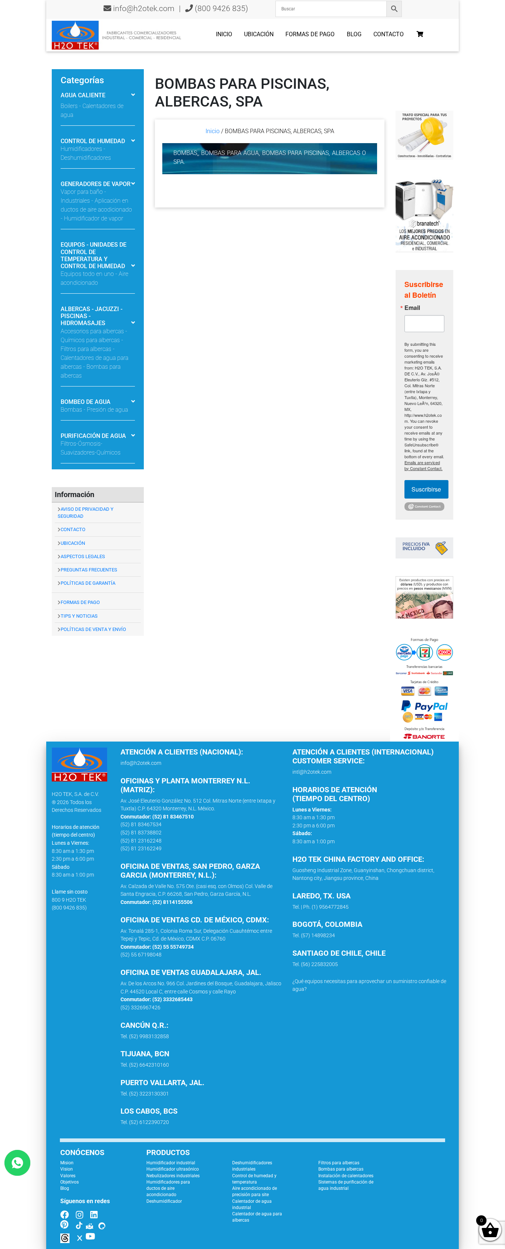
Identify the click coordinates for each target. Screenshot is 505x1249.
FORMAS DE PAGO (80, 602)
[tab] (98, 100)
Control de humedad (93, 141)
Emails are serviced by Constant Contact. (423, 465)
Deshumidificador (164, 1201)
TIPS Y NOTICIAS (79, 616)
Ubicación (259, 34)
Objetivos (69, 1182)
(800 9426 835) (220, 8)
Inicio (224, 34)
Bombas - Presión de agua (94, 409)
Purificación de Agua (93, 435)
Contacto (388, 34)
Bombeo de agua (86, 401)
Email (412, 308)
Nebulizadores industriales (173, 1175)
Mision (67, 1162)
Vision (66, 1169)
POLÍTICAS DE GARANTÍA (88, 583)
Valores (67, 1175)
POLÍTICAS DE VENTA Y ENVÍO (93, 629)
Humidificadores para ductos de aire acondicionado (168, 1188)
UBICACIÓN (73, 543)
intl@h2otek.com (311, 772)
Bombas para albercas (340, 1169)
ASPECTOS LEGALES (83, 556)
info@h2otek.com (143, 8)
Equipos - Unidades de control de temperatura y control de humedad (93, 255)
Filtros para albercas (338, 1162)
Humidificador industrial (170, 1162)
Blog (354, 34)
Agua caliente (83, 95)
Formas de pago (310, 34)
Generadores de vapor (96, 184)
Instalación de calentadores (345, 1175)
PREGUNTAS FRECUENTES (89, 570)
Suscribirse (426, 489)
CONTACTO (73, 529)
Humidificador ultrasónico (172, 1169)
